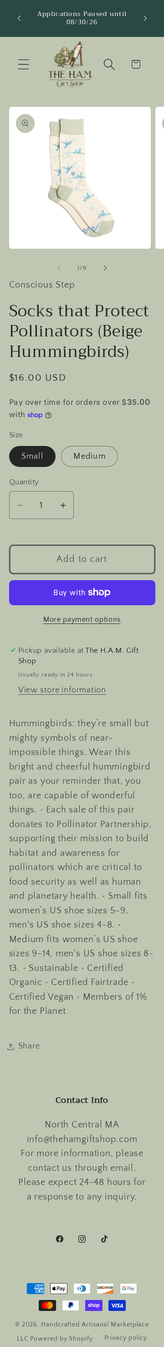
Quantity (24, 482)
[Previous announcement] (19, 18)
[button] (23, 64)
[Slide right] (105, 268)
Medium (89, 456)
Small (32, 456)
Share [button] (29, 1046)
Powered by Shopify (61, 1338)
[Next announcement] (145, 18)
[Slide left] (59, 268)
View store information (62, 690)
